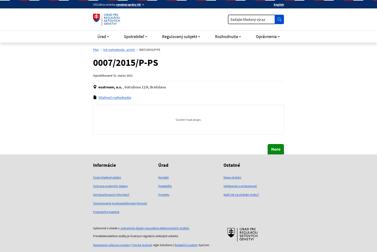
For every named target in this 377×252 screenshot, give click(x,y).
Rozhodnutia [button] (226, 36)
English (279, 4)
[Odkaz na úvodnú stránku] (107, 19)
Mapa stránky (232, 177)
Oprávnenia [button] (266, 36)
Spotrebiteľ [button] (134, 36)
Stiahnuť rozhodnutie (114, 97)
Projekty (163, 195)
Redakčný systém (186, 245)
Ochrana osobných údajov (110, 186)
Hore (275, 149)
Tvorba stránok (142, 245)
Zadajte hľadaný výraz (247, 19)
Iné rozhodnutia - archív (119, 50)
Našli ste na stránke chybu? (241, 195)
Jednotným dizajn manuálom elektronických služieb (154, 228)
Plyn (96, 50)
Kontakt (163, 177)
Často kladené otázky (107, 177)
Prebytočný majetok (106, 212)
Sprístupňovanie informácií (111, 195)
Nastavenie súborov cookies (111, 245)
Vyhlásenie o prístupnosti (240, 186)
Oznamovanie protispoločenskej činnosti (120, 203)
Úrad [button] (101, 36)
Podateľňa (165, 186)
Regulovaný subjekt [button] (179, 36)
